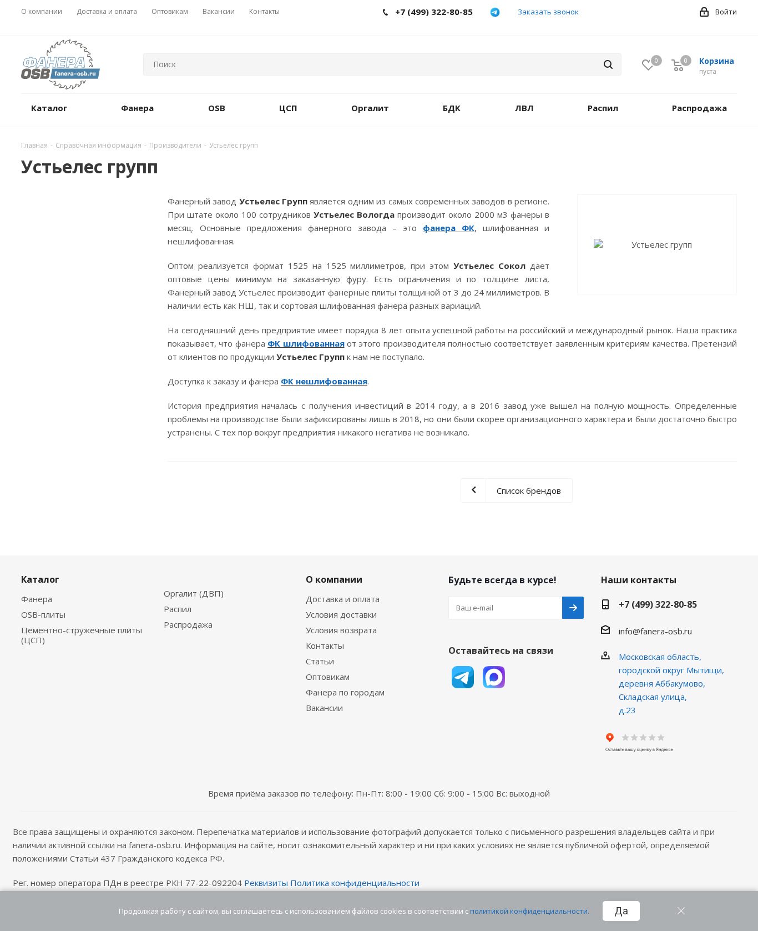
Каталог (40, 579)
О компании (334, 579)
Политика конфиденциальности (355, 882)
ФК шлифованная (305, 343)
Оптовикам (328, 676)
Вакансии (324, 707)
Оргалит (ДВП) (194, 593)
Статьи (320, 661)
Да (621, 911)
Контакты (325, 645)
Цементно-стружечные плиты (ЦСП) (81, 634)
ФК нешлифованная (324, 381)
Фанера (36, 598)
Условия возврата (341, 629)
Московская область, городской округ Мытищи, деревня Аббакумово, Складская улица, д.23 (671, 683)
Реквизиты (266, 882)
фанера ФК (448, 227)
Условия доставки (341, 614)
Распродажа (188, 624)
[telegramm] (495, 12)
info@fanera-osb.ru (655, 631)
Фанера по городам (345, 692)
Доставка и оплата (343, 598)
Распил (177, 608)
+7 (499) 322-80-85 (658, 604)
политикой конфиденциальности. (529, 911)
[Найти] (608, 64)
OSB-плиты (43, 614)
